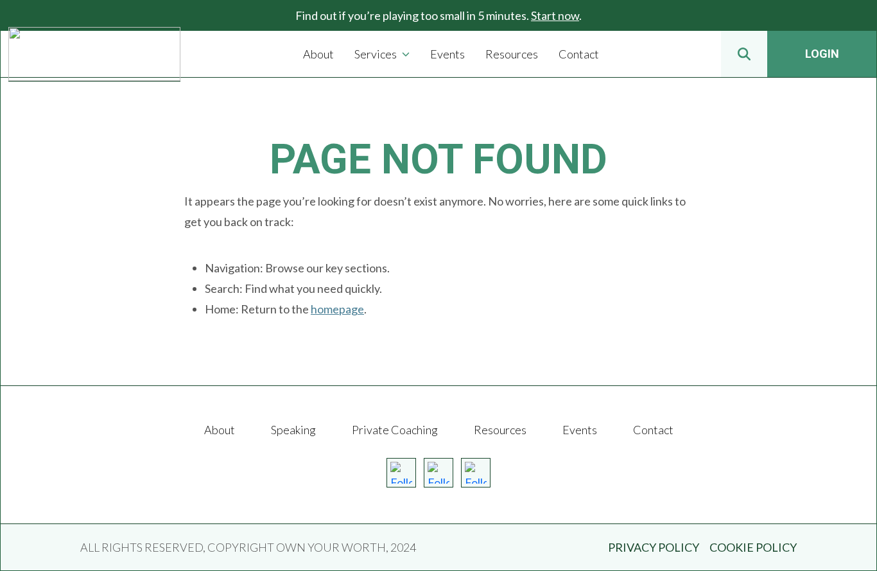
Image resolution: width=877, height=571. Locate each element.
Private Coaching (395, 430)
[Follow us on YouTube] (438, 473)
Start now (555, 15)
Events (579, 430)
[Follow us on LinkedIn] (476, 473)
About (219, 430)
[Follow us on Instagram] (401, 473)
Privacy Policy (653, 547)
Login (822, 53)
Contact (653, 430)
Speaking (293, 430)
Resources (500, 430)
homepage (337, 309)
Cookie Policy (753, 547)
